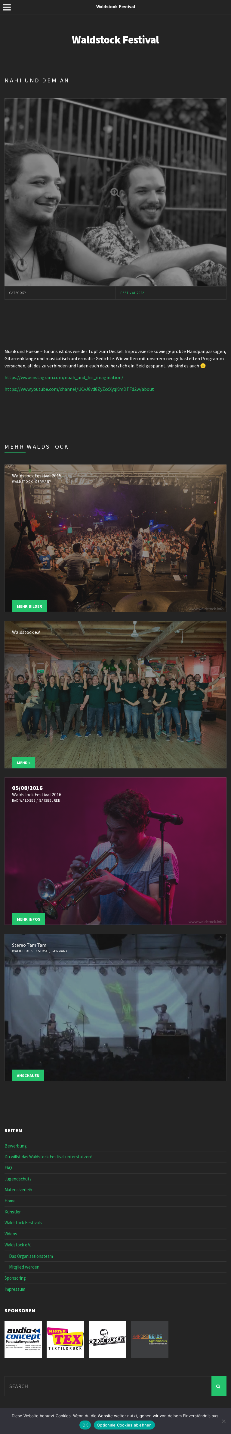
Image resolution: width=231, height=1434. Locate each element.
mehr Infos (28, 919)
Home (10, 1201)
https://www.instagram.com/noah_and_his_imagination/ (64, 377)
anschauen (28, 1075)
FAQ (8, 1168)
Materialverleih (18, 1189)
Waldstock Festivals (23, 1222)
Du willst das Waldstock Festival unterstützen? (49, 1156)
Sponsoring (15, 1278)
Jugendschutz (18, 1179)
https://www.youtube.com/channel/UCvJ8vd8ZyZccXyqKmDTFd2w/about (79, 389)
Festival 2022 (132, 293)
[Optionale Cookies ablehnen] (223, 1421)
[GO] (218, 1386)
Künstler (13, 1212)
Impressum (15, 1289)
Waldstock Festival (115, 39)
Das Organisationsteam (31, 1256)
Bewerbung (16, 1146)
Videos (11, 1234)
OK (85, 1425)
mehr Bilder (29, 606)
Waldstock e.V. (18, 1245)
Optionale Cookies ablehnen (124, 1425)
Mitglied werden (24, 1267)
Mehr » (23, 762)
